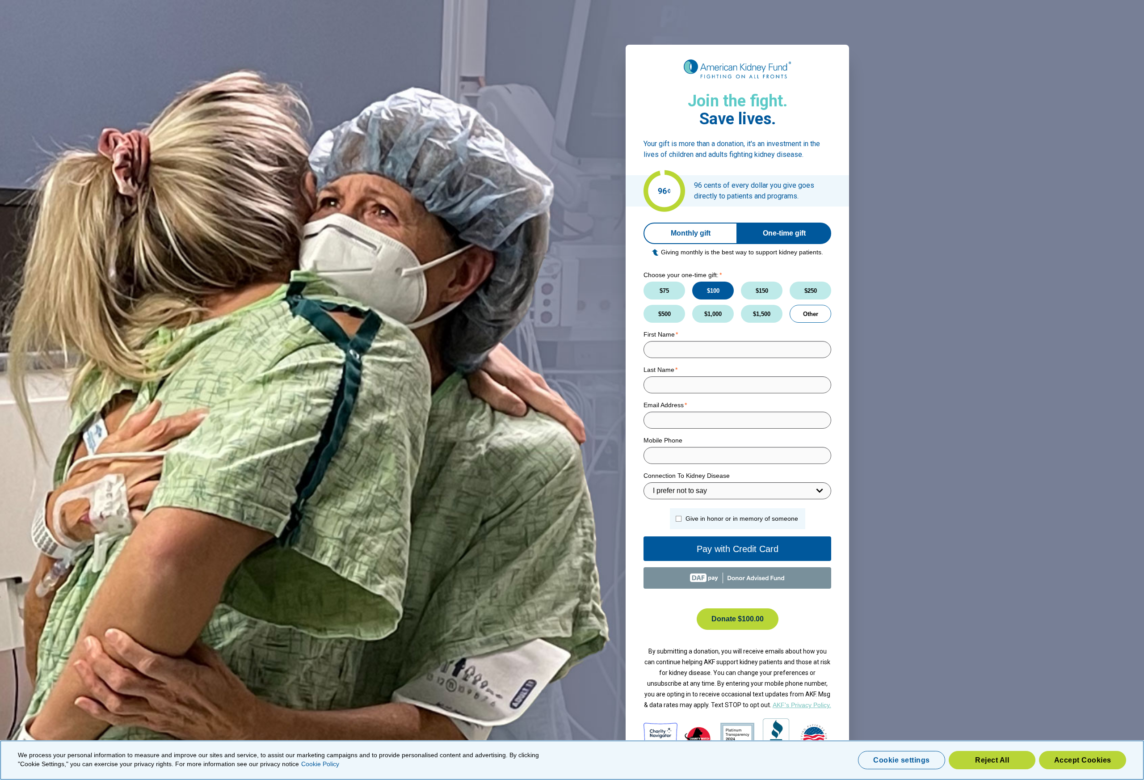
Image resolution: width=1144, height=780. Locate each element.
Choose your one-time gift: (681, 274)
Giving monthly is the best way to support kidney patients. (742, 252)
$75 (664, 290)
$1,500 (761, 314)
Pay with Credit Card (737, 549)
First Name (659, 334)
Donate (737, 619)
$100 (713, 290)
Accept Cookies (1082, 760)
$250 (810, 290)
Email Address (664, 405)
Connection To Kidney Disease (687, 475)
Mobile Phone (663, 440)
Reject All (992, 760)
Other (810, 314)
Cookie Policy (320, 763)
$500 (664, 314)
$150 (762, 290)
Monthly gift (691, 233)
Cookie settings (901, 760)
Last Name (659, 369)
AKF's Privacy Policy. (802, 704)
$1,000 (713, 314)
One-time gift (784, 233)
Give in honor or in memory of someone (742, 518)
